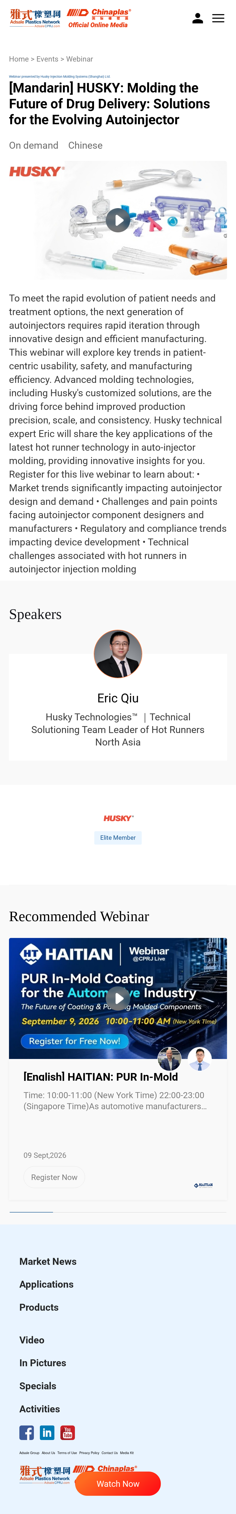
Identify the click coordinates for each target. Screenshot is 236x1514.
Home (19, 59)
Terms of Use (67, 1452)
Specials (37, 1386)
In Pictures (42, 1363)
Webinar (79, 59)
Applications (46, 1284)
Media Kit (127, 1452)
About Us (48, 1452)
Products (39, 1307)
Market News (48, 1261)
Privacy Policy (89, 1452)
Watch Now (118, 1484)
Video (31, 1340)
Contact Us (110, 1452)
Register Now (54, 1177)
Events (47, 59)
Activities (39, 1409)
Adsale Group (29, 1452)
